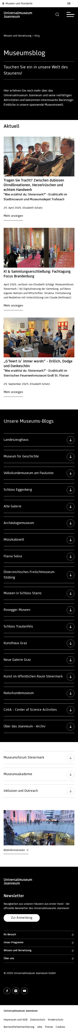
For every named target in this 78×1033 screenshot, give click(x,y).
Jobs (39, 1027)
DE (69, 3)
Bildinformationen (15, 850)
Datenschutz (37, 1019)
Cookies (60, 1027)
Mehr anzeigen (13, 216)
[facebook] (7, 990)
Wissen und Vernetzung (17, 35)
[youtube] (24, 990)
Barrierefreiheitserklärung (19, 1027)
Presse (49, 1027)
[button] (57, 14)
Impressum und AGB (15, 1019)
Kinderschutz (55, 1019)
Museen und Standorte (19, 3)
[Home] (18, 14)
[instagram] (15, 990)
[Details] (39, 156)
